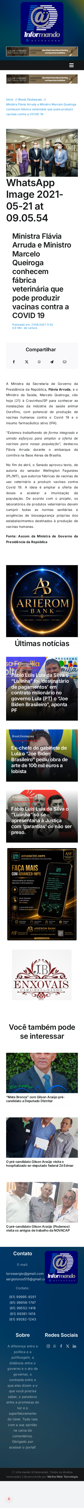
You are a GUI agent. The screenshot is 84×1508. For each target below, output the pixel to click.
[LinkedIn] (74, 1346)
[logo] (42, 4)
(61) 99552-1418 (23, 1308)
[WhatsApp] (39, 362)
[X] (26, 362)
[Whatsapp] (54, 1346)
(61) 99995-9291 (22, 1297)
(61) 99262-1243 (22, 1319)
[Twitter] (67, 1346)
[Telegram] (51, 362)
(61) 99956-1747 (23, 1302)
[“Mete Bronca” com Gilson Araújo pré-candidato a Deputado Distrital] (42, 1055)
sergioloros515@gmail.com (22, 1279)
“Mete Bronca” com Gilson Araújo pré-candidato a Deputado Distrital (35, 1099)
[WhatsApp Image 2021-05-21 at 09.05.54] (42, 130)
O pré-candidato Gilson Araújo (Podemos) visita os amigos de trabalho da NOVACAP (38, 1228)
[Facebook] (14, 362)
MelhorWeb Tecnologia (63, 1476)
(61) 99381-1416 (22, 1314)
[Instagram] (48, 1346)
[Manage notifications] (9, 1499)
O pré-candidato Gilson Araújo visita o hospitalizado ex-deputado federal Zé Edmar (39, 1164)
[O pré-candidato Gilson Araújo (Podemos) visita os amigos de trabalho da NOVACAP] (42, 1185)
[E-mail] (64, 362)
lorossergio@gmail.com (22, 1274)
